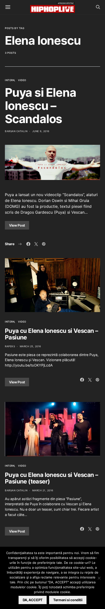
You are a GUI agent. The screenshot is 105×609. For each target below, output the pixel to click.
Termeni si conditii (67, 600)
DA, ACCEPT (33, 600)
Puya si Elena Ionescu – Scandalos (40, 105)
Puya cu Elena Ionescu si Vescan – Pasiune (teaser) (51, 478)
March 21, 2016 (42, 490)
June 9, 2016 (40, 131)
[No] (98, 578)
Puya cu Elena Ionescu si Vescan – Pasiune (51, 334)
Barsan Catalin (16, 131)
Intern (9, 80)
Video (22, 80)
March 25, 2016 (30, 346)
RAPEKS (10, 346)
